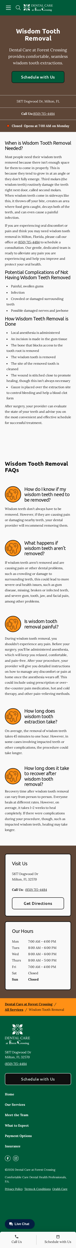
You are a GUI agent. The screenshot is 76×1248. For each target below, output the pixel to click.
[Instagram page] (16, 1158)
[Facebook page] (8, 1158)
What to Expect (17, 1125)
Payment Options (18, 1136)
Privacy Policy (14, 1189)
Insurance (12, 1146)
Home (9, 1094)
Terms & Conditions (37, 1189)
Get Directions (38, 903)
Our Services (15, 1105)
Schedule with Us (38, 77)
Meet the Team (16, 1115)
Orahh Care (59, 1189)
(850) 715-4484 (44, 114)
